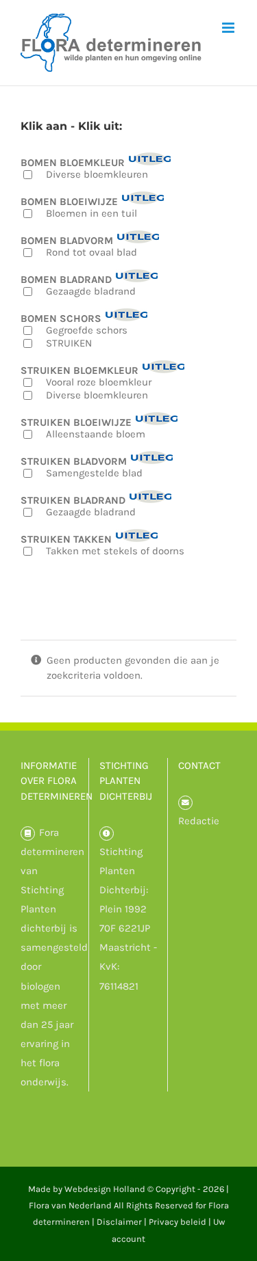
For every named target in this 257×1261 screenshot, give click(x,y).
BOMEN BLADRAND (66, 279)
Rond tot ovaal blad (91, 252)
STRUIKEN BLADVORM (74, 461)
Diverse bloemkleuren (97, 174)
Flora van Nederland (70, 1205)
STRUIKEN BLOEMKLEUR (79, 370)
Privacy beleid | (181, 1222)
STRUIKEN (69, 343)
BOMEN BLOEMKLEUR (73, 162)
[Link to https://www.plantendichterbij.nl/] (106, 833)
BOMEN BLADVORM (67, 240)
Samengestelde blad (94, 473)
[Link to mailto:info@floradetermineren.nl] (185, 803)
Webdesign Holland (104, 1189)
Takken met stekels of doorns (115, 551)
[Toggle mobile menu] (229, 28)
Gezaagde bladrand (91, 291)
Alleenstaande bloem (95, 434)
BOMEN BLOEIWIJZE (69, 201)
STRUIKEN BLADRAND (73, 500)
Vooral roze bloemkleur (98, 382)
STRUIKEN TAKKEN (66, 539)
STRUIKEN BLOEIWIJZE (76, 422)
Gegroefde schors (86, 330)
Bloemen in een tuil (91, 213)
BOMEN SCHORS (61, 318)
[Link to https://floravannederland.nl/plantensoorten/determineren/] (28, 833)
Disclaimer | (123, 1222)
